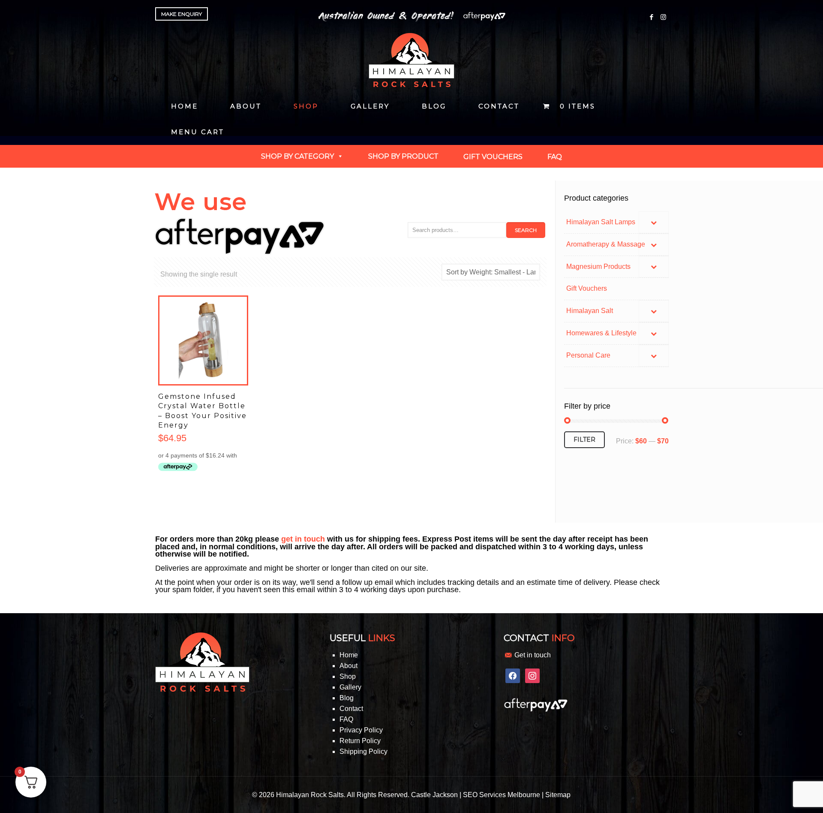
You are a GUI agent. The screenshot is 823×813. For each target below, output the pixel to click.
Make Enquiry (181, 14)
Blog (346, 698)
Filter (584, 439)
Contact (351, 708)
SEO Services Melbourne (501, 794)
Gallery (350, 687)
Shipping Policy (363, 751)
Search (526, 230)
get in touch (303, 539)
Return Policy (360, 740)
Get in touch (532, 655)
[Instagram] (663, 17)
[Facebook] (651, 17)
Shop (347, 676)
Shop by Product (403, 156)
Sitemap (558, 794)
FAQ (346, 719)
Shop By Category (297, 156)
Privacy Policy (361, 730)
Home (348, 655)
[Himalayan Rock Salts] (411, 60)
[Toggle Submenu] (654, 222)
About (348, 665)
